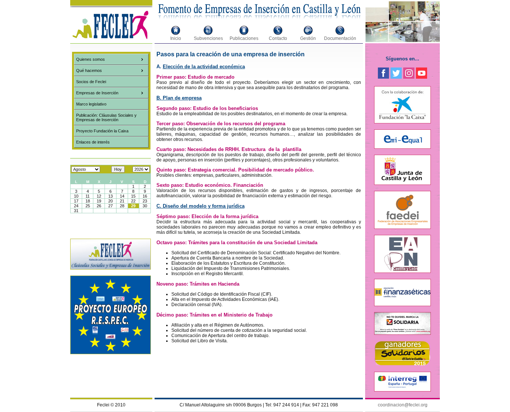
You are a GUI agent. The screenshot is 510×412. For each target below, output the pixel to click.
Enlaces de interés (93, 142)
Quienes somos (90, 59)
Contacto (278, 38)
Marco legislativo (91, 104)
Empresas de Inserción (97, 93)
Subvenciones (208, 38)
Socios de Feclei (91, 81)
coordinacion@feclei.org (402, 405)
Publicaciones (244, 38)
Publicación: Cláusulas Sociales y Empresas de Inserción (106, 117)
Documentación (340, 38)
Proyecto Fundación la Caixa (102, 131)
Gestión (308, 38)
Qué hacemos (89, 70)
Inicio (175, 38)
